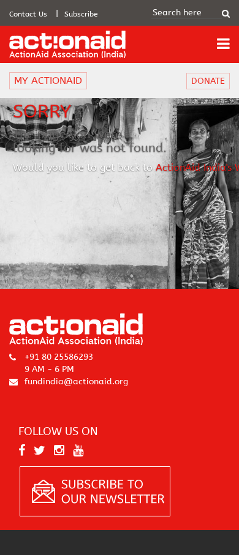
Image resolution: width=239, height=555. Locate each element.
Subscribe (81, 14)
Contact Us (28, 14)
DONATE (208, 81)
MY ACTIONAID (48, 80)
